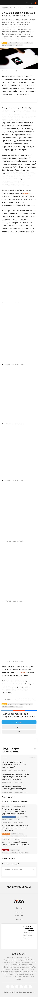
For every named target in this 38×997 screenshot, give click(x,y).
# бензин (19, 817)
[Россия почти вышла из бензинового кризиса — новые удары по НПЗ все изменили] (33, 811)
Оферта (19, 908)
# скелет (4, 836)
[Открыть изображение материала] (19, 58)
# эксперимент (23, 852)
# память (14, 852)
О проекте (19, 916)
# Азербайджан (19, 43)
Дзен (19, 727)
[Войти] (35, 3)
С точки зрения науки (8, 817)
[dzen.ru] (21, 986)
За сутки (5, 801)
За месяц (24, 801)
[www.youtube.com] (17, 986)
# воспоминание (14, 850)
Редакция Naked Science (21, 8)
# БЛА (26, 817)
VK (19, 731)
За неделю (14, 801)
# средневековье (14, 836)
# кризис (4, 819)
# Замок (13, 833)
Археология (5, 833)
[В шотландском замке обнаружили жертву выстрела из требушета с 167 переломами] (33, 828)
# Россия (17, 819)
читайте (23, 672)
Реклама (19, 919)
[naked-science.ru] (30, 986)
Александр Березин (19, 770)
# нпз (10, 819)
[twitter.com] (8, 986)
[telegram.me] (25, 986)
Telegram (19, 722)
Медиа (4, 43)
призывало (27, 193)
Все (34, 749)
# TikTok (10, 43)
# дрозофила (6, 852)
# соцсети (19, 45)
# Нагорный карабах (8, 45)
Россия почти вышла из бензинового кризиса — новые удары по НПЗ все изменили (14, 811)
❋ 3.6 (30, 16)
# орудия (20, 833)
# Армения (29, 43)
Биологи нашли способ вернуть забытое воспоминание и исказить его (15, 844)
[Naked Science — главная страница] (10, 2)
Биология (5, 850)
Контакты (19, 912)
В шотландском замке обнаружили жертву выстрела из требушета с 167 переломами (15, 828)
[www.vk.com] (12, 986)
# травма (23, 836)
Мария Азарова (18, 782)
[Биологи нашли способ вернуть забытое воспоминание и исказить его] (33, 845)
